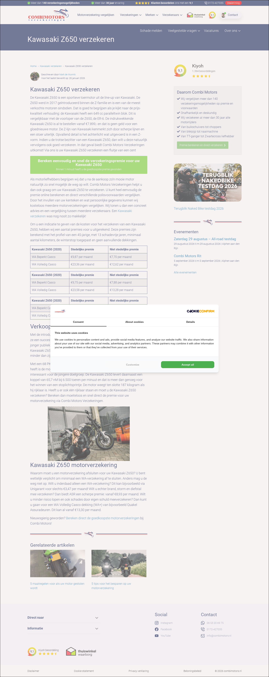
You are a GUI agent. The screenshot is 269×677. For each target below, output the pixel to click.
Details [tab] (190, 321)
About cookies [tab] (134, 321)
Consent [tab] (78, 321)
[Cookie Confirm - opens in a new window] (200, 311)
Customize (132, 364)
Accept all (188, 364)
